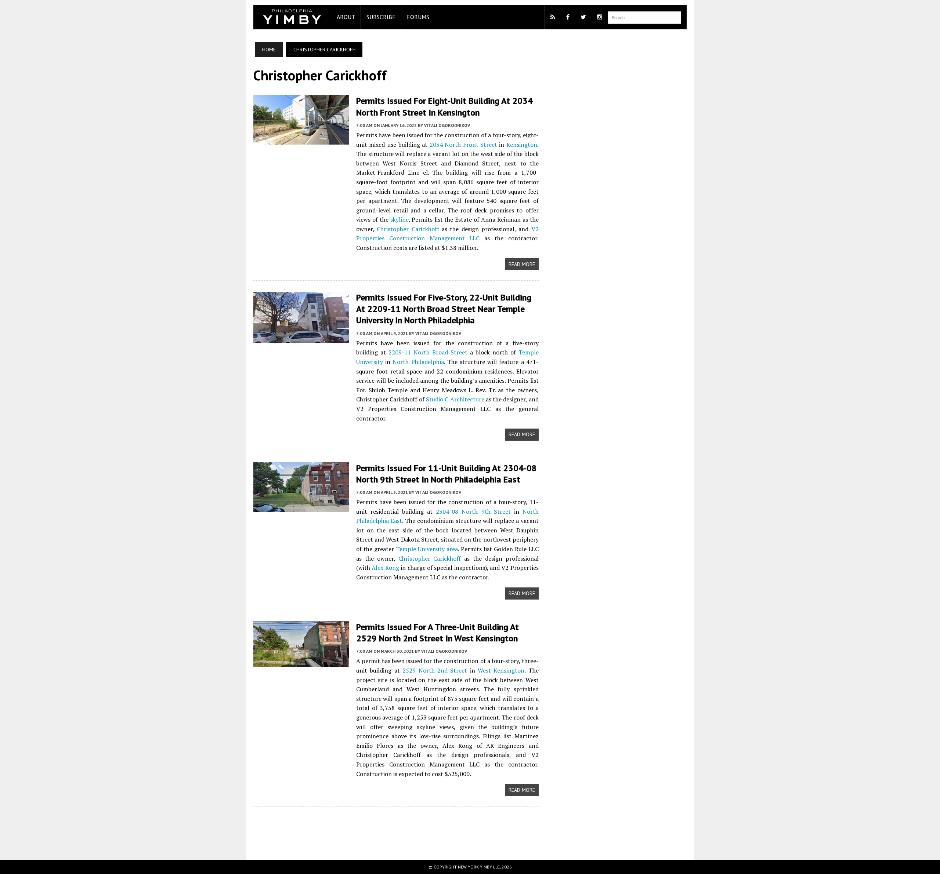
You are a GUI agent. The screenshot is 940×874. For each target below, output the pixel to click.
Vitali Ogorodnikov (447, 125)
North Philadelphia (418, 362)
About (346, 17)
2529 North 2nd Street (434, 670)
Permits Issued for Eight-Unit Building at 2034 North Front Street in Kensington (444, 106)
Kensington (521, 145)
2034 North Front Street (463, 145)
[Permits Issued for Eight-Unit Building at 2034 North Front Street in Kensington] (301, 139)
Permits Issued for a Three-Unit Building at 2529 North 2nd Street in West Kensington (437, 632)
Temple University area (427, 549)
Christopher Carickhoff (408, 229)
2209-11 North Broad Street (427, 352)
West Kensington (501, 670)
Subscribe (380, 17)
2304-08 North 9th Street (473, 511)
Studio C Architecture (455, 399)
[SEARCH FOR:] (644, 17)
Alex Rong (385, 568)
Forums (418, 17)
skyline (399, 219)
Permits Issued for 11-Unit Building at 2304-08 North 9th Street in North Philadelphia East (446, 473)
